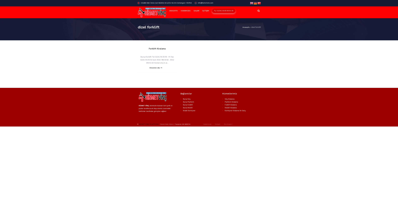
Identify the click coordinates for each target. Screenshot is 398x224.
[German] (255, 3)
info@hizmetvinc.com (205, 3)
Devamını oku (155, 68)
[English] (251, 3)
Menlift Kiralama (231, 108)
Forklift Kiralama (157, 48)
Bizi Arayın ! (228, 124)
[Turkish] (259, 3)
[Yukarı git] (393, 219)
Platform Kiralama (231, 102)
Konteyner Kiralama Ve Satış (235, 111)
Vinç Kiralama (229, 99)
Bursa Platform (188, 102)
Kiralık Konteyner (189, 111)
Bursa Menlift (188, 108)
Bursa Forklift (188, 105)
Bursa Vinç (187, 99)
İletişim (217, 124)
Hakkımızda (207, 124)
